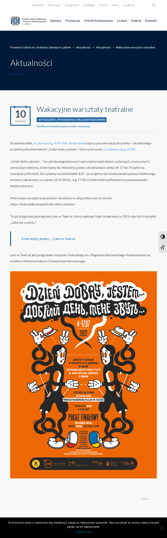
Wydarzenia (66, 119)
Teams (115, 5)
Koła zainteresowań (90, 119)
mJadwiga (89, 5)
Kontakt (151, 20)
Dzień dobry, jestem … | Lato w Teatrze (48, 239)
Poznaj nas (72, 20)
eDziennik (38, 5)
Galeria (136, 20)
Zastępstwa (72, 5)
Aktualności (47, 119)
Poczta (103, 5)
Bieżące (55, 20)
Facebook (129, 5)
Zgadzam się (83, 532)
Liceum (122, 20)
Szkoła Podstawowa (98, 20)
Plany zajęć (54, 5)
